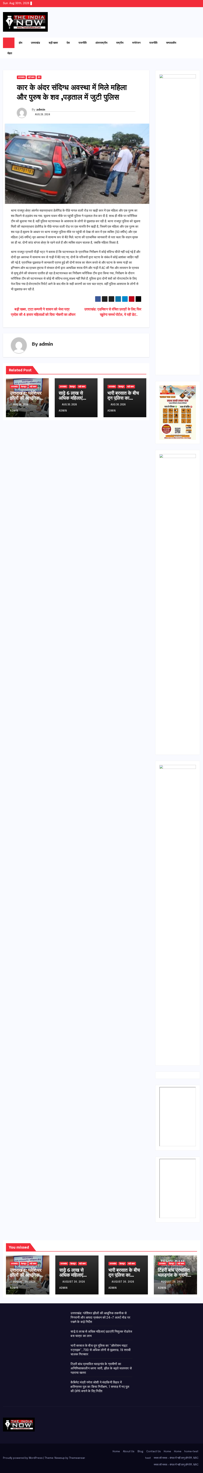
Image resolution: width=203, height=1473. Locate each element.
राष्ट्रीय (120, 42)
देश (68, 42)
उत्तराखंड (35, 42)
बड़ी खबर (53, 42)
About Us (128, 1451)
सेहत (9, 53)
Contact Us (153, 1451)
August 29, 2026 (172, 1282)
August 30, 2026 (24, 1282)
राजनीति (83, 42)
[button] (189, 48)
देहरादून (23, 387)
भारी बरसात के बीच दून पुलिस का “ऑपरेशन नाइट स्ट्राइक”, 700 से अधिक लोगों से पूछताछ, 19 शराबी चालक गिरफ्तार (101, 1350)
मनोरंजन (136, 42)
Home (116, 1451)
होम (20, 42)
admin (40, 109)
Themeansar (77, 1458)
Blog (140, 1451)
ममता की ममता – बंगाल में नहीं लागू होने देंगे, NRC (176, 1458)
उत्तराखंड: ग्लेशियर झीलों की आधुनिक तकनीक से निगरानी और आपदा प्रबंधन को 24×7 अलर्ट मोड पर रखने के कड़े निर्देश (100, 1318)
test (148, 1458)
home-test (191, 1451)
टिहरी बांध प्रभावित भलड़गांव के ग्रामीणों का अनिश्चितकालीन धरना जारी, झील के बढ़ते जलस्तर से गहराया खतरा (101, 1368)
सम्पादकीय (171, 42)
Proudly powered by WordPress (23, 1458)
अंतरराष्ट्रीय (101, 42)
